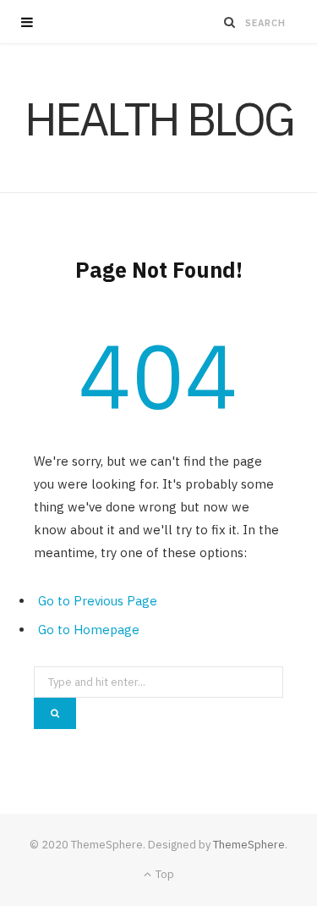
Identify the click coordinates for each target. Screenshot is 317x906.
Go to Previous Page (97, 601)
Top (163, 874)
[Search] (230, 22)
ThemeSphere (249, 844)
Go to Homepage (88, 629)
